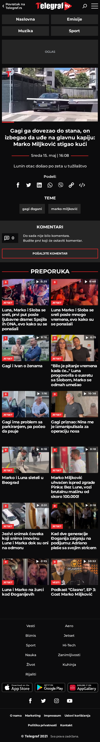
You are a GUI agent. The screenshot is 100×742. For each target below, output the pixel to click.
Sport (74, 31)
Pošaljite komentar (50, 253)
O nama (16, 715)
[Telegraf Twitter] (43, 701)
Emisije (74, 19)
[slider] (50, 122)
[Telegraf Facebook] (30, 701)
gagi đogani (32, 209)
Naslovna (25, 19)
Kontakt (66, 725)
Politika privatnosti (42, 725)
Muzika (25, 31)
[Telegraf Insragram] (56, 701)
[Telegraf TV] (70, 701)
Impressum (52, 715)
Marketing (33, 715)
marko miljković (64, 209)
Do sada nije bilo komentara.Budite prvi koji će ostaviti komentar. (53, 238)
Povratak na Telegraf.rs (15, 6)
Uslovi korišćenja (77, 715)
